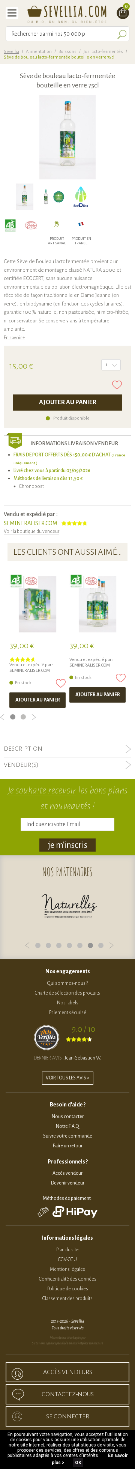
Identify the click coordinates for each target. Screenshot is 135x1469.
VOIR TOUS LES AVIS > (68, 1078)
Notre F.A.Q (67, 1126)
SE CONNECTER (67, 1416)
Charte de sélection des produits (67, 993)
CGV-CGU (67, 1259)
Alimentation (39, 51)
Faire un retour (67, 1145)
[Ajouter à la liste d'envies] (117, 385)
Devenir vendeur (67, 1183)
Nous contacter (68, 1116)
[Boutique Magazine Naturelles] (69, 907)
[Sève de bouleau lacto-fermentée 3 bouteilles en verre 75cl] (97, 604)
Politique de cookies (67, 1288)
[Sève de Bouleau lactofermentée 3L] (37, 604)
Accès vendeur (67, 1173)
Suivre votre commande (67, 1136)
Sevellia (11, 51)
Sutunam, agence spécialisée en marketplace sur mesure (67, 1343)
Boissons (67, 51)
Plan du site (67, 1249)
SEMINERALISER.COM (30, 523)
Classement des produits (67, 1298)
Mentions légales (67, 1269)
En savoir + (14, 337)
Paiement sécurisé (67, 1012)
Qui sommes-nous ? (67, 983)
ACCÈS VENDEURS (67, 1372)
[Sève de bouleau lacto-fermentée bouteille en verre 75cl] (24, 197)
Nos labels (67, 1002)
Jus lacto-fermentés (103, 51)
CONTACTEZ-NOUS (68, 1394)
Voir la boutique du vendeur (31, 531)
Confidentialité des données (67, 1279)
